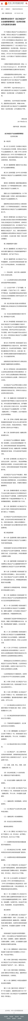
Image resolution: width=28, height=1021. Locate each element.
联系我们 (14, 1018)
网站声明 (17, 1016)
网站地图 (11, 1016)
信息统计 (22, 1016)
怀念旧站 (8, 1018)
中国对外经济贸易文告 (17, 9)
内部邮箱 (19, 1018)
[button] (26, 3)
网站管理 (6, 1016)
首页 (2, 9)
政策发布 (8, 9)
